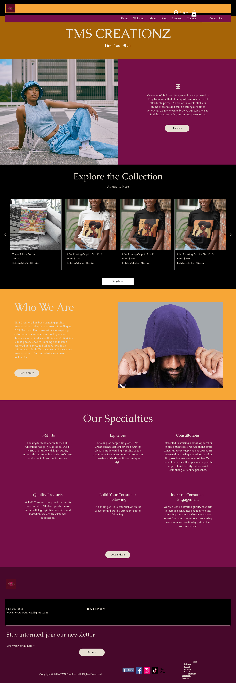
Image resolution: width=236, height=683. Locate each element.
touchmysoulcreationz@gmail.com (27, 612)
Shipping (35, 263)
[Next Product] (231, 234)
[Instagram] (147, 670)
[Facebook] (139, 670)
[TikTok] (155, 670)
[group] (118, 234)
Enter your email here (19, 646)
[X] (162, 670)
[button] (194, 13)
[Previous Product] (5, 234)
